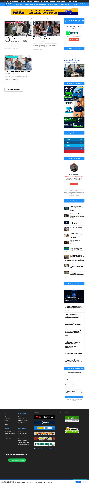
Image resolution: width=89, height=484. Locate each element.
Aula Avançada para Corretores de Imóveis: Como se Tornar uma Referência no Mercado (73, 60)
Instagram (74, 142)
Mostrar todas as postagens (46, 18)
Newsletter (37, 1)
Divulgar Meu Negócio (9, 435)
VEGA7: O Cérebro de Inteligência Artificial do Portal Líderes (75, 222)
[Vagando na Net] (44, 433)
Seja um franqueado (41, 4)
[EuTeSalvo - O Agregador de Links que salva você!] (44, 449)
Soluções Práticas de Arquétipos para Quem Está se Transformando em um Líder (17, 39)
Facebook (74, 148)
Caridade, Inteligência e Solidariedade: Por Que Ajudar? (75, 242)
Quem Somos (19, 4)
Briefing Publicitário (9, 436)
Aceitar (78, 481)
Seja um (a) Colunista (29, 4)
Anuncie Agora (8, 431)
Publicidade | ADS (81, 87)
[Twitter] (82, 3)
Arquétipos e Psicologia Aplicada (14, 22)
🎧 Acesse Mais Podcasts (17, 460)
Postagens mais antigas (14, 89)
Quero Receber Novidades (74, 397)
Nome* (66, 374)
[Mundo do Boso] (44, 438)
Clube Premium (21, 446)
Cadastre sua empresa (16, 1)
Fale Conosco (44, 1)
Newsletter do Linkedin (23, 433)
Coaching (36, 22)
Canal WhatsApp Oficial (23, 444)
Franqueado (21, 418)
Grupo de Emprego (22, 436)
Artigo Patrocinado (64, 4)
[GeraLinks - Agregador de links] (44, 428)
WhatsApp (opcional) (70, 384)
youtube (74, 151)
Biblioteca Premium (53, 4)
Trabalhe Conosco (72, 1)
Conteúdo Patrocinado (9, 438)
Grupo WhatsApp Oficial (23, 442)
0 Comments (7, 48)
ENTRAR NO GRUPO (74, 39)
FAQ (24, 1)
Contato (6, 420)
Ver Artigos (74, 183)
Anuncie (7, 1)
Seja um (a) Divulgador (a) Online (58, 1)
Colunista (20, 416)
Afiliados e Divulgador (23, 420)
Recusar (84, 481)
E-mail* (66, 379)
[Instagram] (80, 3)
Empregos (29, 1)
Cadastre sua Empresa (10, 433)
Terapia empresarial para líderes (17, 71)
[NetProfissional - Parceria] (44, 417)
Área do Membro (22, 438)
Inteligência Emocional (12, 57)
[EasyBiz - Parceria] (44, 422)
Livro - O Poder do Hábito (76, 227)
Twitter (74, 145)
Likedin (74, 139)
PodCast (6, 424)
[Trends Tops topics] (44, 444)
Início (6, 416)
